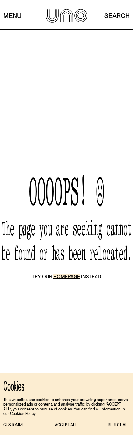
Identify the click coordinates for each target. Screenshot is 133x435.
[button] (14, 425)
